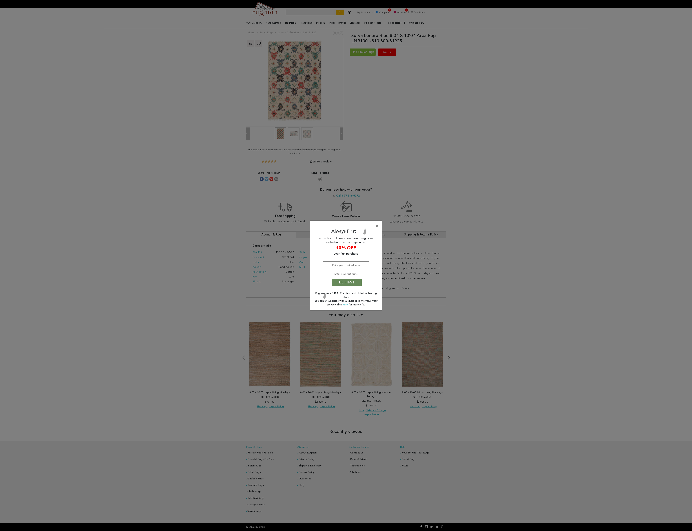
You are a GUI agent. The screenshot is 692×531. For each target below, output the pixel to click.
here (346, 304)
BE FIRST (346, 282)
